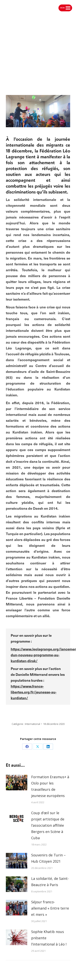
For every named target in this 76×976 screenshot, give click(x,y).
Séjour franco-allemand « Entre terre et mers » (50, 908)
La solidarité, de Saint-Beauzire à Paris (50, 881)
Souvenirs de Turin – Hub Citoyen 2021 (48, 858)
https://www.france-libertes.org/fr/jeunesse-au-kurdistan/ (34, 692)
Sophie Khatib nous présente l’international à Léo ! (48, 937)
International (32, 724)
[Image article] (16, 782)
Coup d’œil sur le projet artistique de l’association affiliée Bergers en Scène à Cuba (47, 825)
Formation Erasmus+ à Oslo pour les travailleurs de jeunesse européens (50, 786)
